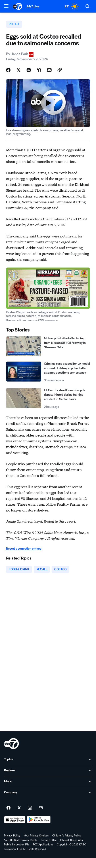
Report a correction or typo (23, 548)
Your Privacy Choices (36, 835)
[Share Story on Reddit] (29, 70)
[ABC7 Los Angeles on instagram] (29, 807)
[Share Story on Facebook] (8, 70)
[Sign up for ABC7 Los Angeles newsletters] (40, 807)
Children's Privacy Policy (66, 835)
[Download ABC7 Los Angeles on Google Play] (39, 819)
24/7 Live (33, 6)
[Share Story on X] (18, 70)
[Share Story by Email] (49, 70)
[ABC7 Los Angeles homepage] (17, 6)
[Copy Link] (59, 70)
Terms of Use (48, 840)
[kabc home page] (11, 743)
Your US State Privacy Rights (21, 840)
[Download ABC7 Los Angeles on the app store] (14, 819)
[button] (6, 6)
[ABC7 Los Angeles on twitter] (19, 807)
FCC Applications (43, 844)
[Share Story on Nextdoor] (39, 70)
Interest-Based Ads (71, 840)
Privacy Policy (12, 835)
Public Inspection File (16, 844)
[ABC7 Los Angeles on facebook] (8, 807)
